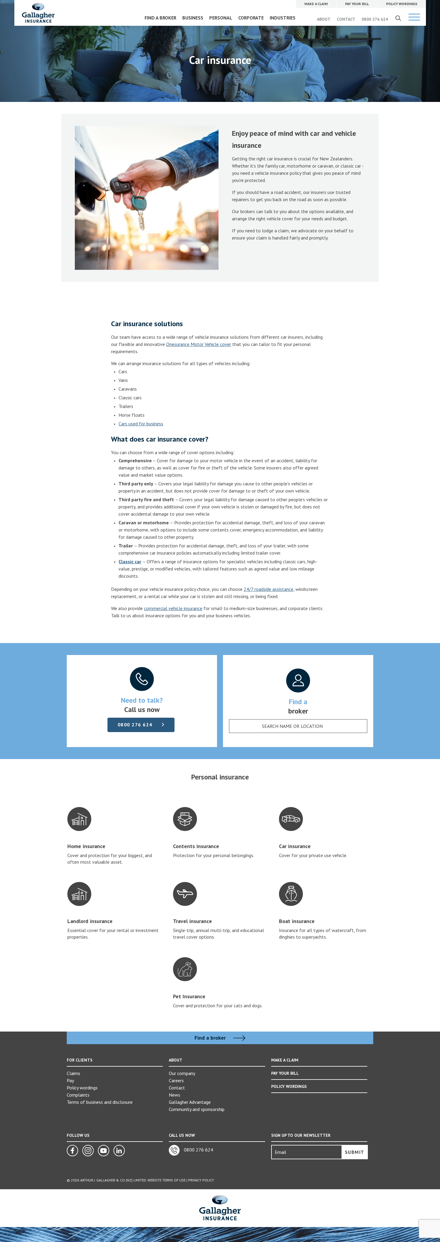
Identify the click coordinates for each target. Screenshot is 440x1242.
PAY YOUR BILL (285, 1073)
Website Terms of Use (167, 1180)
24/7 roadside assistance (268, 589)
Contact (177, 1088)
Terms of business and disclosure (100, 1102)
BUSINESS (192, 18)
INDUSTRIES (282, 18)
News (174, 1095)
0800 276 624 (375, 19)
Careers (176, 1080)
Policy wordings (82, 1088)
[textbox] (292, 726)
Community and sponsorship (196, 1109)
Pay (70, 1080)
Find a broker (211, 1038)
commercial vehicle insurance (173, 608)
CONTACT (346, 19)
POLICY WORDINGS (289, 1086)
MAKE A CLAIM (284, 1060)
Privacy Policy (201, 1180)
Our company (182, 1073)
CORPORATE (251, 18)
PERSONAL (220, 18)
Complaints (78, 1095)
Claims (73, 1073)
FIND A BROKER (160, 18)
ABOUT (323, 19)
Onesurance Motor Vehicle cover (198, 344)
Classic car (130, 561)
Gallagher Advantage (190, 1102)
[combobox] (298, 726)
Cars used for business (141, 424)
